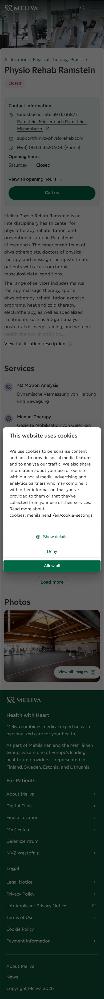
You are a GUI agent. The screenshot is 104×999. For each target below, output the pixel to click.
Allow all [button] (52, 566)
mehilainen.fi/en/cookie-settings (60, 515)
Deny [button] (52, 551)
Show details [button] (55, 537)
